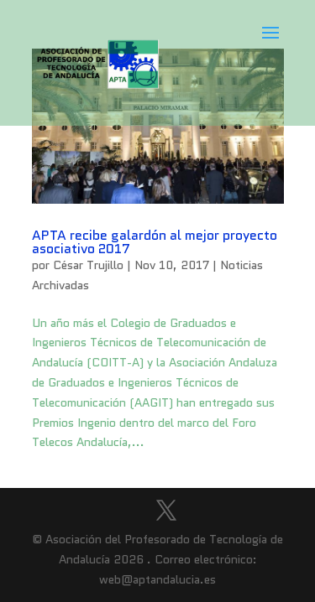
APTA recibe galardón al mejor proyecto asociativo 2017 (154, 242)
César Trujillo (88, 265)
